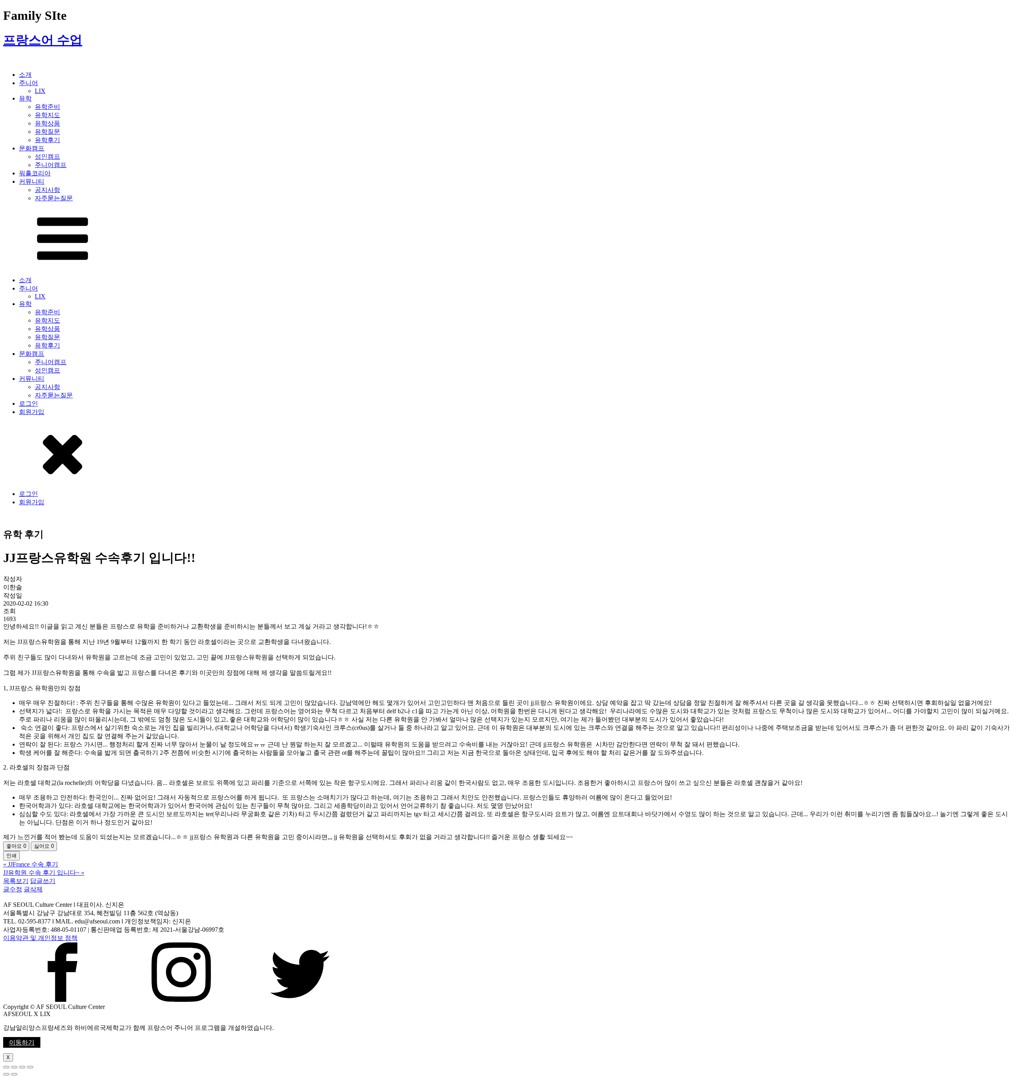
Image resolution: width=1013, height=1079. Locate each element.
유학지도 (47, 115)
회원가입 (31, 411)
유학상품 (47, 123)
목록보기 (15, 881)
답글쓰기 (42, 881)
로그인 (28, 403)
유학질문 (47, 131)
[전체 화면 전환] (22, 1067)
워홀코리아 (35, 173)
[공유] (14, 1067)
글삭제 (33, 889)
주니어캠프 (50, 164)
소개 (25, 74)
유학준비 (47, 106)
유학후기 (47, 140)
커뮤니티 (31, 181)
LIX (40, 90)
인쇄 (11, 856)
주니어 (28, 83)
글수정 (12, 889)
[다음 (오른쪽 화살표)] (14, 1074)
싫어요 (44, 846)
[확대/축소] (30, 1067)
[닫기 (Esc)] (6, 1067)
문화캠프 (31, 148)
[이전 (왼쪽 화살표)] (6, 1074)
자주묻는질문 (54, 198)
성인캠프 (47, 156)
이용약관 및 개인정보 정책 (40, 938)
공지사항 (47, 189)
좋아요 (16, 846)
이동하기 (21, 1042)
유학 (25, 98)
